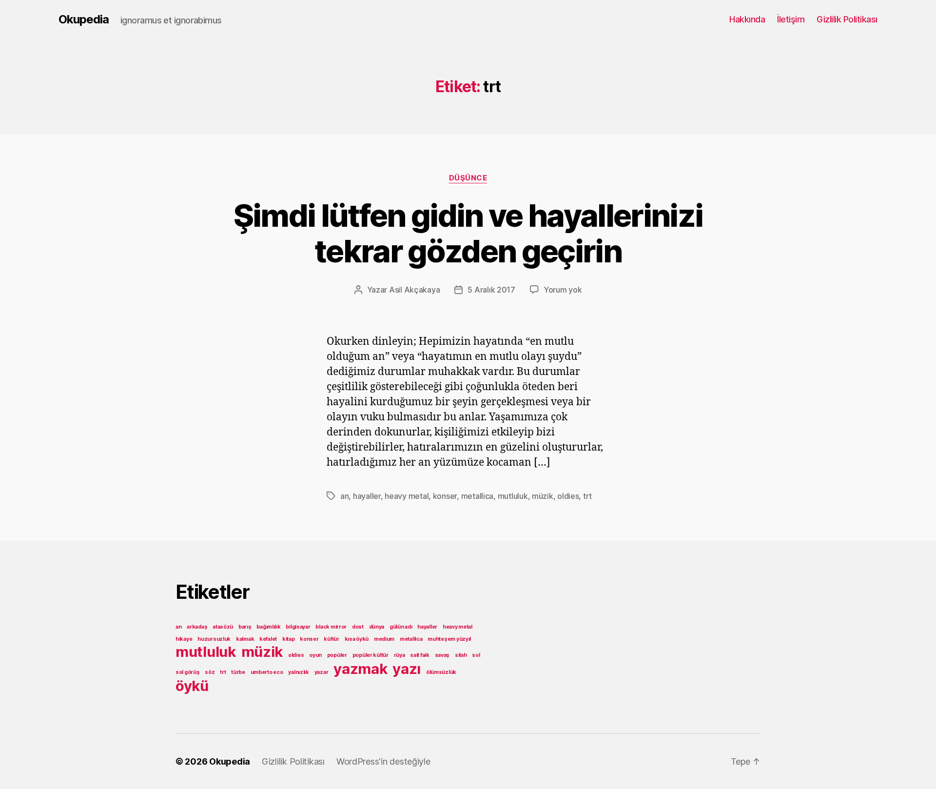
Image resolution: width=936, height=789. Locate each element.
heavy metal (407, 496)
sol (476, 655)
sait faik (419, 655)
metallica (477, 496)
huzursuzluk (214, 639)
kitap (288, 639)
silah (461, 655)
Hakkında (747, 19)
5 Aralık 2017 (491, 290)
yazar (321, 672)
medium (384, 639)
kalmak (245, 639)
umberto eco (267, 672)
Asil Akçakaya (414, 290)
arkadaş (197, 627)
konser (445, 496)
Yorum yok (563, 290)
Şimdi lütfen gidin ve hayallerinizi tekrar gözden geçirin (468, 233)
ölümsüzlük (441, 672)
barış (245, 627)
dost (358, 627)
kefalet (268, 639)
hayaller (367, 496)
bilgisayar (298, 627)
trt (587, 496)
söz (209, 672)
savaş (442, 655)
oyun (315, 655)
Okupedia (83, 19)
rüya (399, 655)
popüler (337, 655)
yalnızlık (298, 672)
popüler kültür (370, 655)
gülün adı (401, 627)
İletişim (790, 19)
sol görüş (188, 672)
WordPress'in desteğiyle (383, 761)
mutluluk (513, 496)
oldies (568, 496)
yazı (406, 668)
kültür (331, 639)
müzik (542, 496)
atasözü (223, 627)
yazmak (360, 668)
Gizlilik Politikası (847, 19)
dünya (377, 627)
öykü (192, 685)
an (344, 496)
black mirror (331, 627)
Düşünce (468, 178)
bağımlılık (268, 627)
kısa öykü (357, 639)
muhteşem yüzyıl (449, 639)
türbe (238, 672)
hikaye (184, 639)
